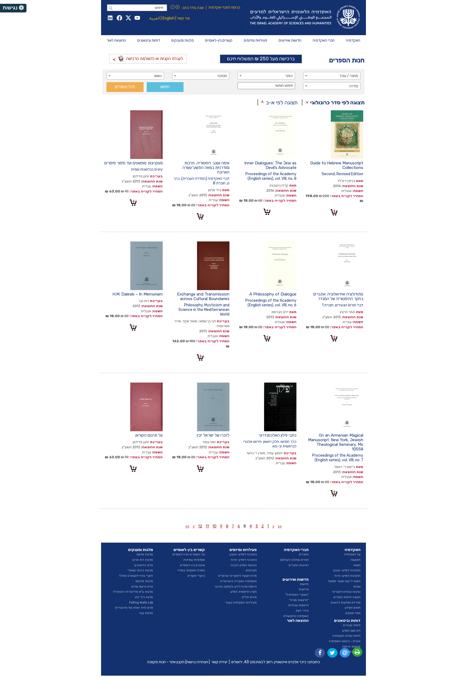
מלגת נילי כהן (144, 597)
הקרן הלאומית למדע (243, 591)
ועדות (357, 586)
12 (200, 526)
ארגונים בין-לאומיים (192, 565)
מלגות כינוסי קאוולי (140, 570)
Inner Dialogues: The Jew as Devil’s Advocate (270, 165)
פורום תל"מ (249, 597)
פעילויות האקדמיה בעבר (241, 602)
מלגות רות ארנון (142, 560)
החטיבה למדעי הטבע (347, 570)
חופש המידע (353, 607)
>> (187, 526)
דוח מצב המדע (351, 630)
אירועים (304, 589)
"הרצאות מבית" (299, 600)
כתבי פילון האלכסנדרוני (277, 435)
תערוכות (251, 570)
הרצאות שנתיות (298, 605)
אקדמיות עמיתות (194, 560)
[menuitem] (353, 40)
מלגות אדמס (144, 554)
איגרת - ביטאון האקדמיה (345, 641)
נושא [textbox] (158, 76)
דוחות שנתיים (352, 625)
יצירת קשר (219, 662)
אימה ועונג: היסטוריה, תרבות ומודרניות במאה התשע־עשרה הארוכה (205, 168)
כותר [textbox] (289, 76)
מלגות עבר (146, 613)
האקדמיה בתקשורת (296, 616)
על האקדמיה (352, 554)
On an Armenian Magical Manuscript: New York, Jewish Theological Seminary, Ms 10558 (335, 442)
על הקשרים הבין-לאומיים (188, 554)
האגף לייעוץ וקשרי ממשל (344, 581)
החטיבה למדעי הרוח (347, 576)
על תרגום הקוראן (149, 435)
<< (280, 526)
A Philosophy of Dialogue (272, 294)
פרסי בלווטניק (143, 565)
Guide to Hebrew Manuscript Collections (336, 165)
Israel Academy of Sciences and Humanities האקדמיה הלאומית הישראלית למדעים (304, 17)
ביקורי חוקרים (196, 576)
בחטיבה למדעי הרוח (244, 560)
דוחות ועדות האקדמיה (346, 636)
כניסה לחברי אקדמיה (224, 7)
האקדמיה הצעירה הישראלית (238, 581)
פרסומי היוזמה (351, 646)
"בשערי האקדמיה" (297, 594)
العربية (154, 18)
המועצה (356, 560)
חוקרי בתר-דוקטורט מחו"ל (136, 576)
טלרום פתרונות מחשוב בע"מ (233, 674)
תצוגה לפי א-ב (282, 102)
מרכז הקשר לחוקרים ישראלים (237, 576)
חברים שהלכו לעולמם (294, 560)
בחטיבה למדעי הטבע (243, 554)
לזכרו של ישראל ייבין (213, 435)
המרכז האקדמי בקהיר (191, 570)
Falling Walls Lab (141, 602)
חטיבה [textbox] (222, 76)
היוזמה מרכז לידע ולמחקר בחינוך (236, 586)
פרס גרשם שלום (142, 586)
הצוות (357, 565)
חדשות (304, 584)
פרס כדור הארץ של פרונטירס (134, 607)
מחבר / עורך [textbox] (348, 76)
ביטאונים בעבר (351, 651)
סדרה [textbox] (353, 86)
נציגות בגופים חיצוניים (346, 591)
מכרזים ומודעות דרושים (346, 602)
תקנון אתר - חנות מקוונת (166, 662)
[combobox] (332, 75)
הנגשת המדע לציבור (243, 565)
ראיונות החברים (299, 565)
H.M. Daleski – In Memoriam (137, 294)
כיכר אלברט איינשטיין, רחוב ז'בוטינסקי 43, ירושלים (268, 662)
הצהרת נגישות (197, 662)
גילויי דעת (302, 610)
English (168, 18)
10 (214, 526)
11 (207, 526)
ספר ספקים (353, 613)
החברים (304, 554)
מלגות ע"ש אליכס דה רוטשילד (133, 591)
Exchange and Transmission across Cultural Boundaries (203, 296)
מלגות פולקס (144, 581)
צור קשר (183, 18)
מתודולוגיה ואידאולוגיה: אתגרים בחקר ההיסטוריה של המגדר (338, 296)
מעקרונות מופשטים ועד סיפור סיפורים (133, 163)
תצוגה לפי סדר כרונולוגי (337, 102)
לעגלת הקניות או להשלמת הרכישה (151, 58)
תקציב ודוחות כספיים (347, 597)
